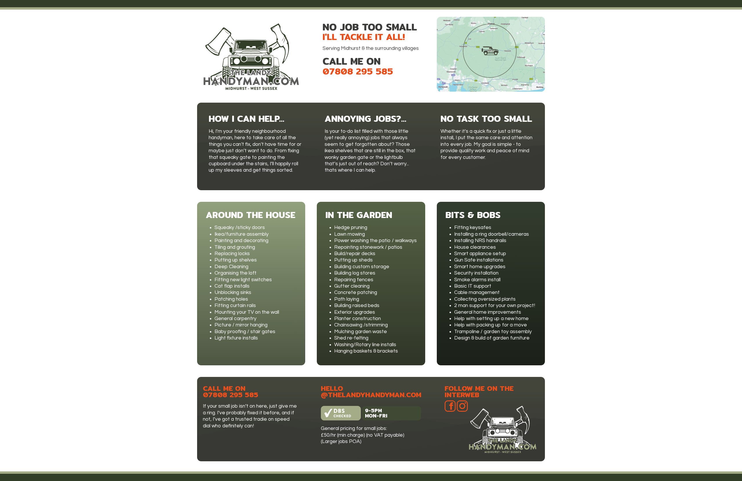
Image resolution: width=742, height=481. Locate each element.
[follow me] (451, 452)
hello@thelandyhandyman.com (371, 391)
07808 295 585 (358, 71)
